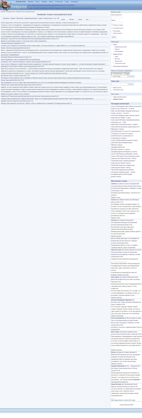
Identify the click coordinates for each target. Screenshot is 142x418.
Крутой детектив (122, 225)
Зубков (118, 238)
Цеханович (4, 62)
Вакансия (11, 57)
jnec (70, 14)
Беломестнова (115, 302)
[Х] (74, 8)
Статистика (59, 1)
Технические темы (120, 63)
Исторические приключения (120, 188)
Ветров (129, 318)
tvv (112, 238)
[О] (61, 8)
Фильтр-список (117, 87)
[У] (70, 8)
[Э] (85, 8)
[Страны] (68, 5)
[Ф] (72, 8)
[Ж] (45, 8)
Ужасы (138, 279)
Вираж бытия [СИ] (135, 250)
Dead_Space (115, 277)
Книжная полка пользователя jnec (25, 11)
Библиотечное (117, 54)
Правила (30, 1)
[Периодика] (51, 5)
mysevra (114, 200)
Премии (117, 49)
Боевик (44, 62)
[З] (47, 8)
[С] (67, 8)
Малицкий (4, 57)
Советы (40, 18)
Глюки (67, 1)
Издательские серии (121, 46)
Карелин (121, 352)
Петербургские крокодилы (119, 222)
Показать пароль (118, 25)
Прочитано (19, 18)
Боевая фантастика (48, 39)
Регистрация (116, 31)
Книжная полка (21, 1)
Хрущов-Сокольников (126, 220)
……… (127, 215)
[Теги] (72, 5)
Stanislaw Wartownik (117, 366)
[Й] (51, 8)
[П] (63, 8)
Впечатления (48, 18)
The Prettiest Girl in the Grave (124, 279)
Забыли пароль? (117, 33)
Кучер (3, 23)
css (55, 18)
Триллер (113, 282)
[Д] (41, 8)
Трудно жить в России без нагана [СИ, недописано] (21, 23)
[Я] (89, 8)
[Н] (59, 8)
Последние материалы (120, 66)
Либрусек (19, 6)
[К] (53, 8)
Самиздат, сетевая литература (65, 23)
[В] (37, 8)
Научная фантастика (47, 96)
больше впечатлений (126, 405)
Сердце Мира (14, 85)
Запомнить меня (118, 28)
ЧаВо (116, 56)
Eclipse (127, 200)
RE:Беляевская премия (124, 140)
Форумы (44, 1)
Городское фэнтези (126, 354)
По (128, 366)
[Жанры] (39, 5)
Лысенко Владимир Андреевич (121, 300)
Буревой (3, 101)
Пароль (113, 20)
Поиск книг (115, 81)
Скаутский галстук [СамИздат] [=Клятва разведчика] (25, 39)
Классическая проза (125, 368)
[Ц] (76, 8)
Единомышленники (31, 18)
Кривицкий (4, 66)
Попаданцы (124, 254)
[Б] (36, 8)
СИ (58, 18)
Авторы (71, 19)
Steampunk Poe (135, 366)
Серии (80, 19)
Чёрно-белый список (119, 97)
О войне (118, 304)
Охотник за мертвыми (13, 48)
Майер (122, 200)
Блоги (37, 1)
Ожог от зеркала (14, 75)
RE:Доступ (128, 151)
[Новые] (34, 5)
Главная (3, 11)
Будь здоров (10, 80)
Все (87, 19)
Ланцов (126, 250)
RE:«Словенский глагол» (124, 124)
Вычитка (117, 58)
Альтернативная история (46, 23)
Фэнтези (23, 48)
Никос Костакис (116, 250)
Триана (124, 277)
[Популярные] (60, 5)
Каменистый (5, 85)
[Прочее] (93, 8)
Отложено (6, 18)
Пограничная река (15, 96)
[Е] (43, 8)
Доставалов (4, 75)
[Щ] (83, 8)
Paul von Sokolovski (117, 318)
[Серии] (45, 5)
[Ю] (87, 8)
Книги (63, 19)
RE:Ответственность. (118, 149)
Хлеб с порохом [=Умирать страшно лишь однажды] (25, 62)
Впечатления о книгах (119, 181)
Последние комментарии (120, 104)
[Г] (39, 8)
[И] (49, 8)
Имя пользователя (116, 14)
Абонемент (74, 1)
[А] (34, 8)
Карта (51, 1)
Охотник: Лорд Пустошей (15, 101)
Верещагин (4, 39)
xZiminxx (114, 184)
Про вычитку (118, 61)
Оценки (13, 18)
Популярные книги (118, 89)
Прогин (3, 48)
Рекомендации (119, 51)
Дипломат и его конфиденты (130, 238)
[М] (57, 8)
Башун (3, 80)
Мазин (122, 184)
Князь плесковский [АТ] (132, 184)
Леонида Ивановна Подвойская (11, 43)
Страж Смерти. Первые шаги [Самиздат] (21, 66)
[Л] (55, 8)
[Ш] (80, 8)
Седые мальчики (126, 302)
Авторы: (30, 8)
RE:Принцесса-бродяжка (125, 154)
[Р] (65, 8)
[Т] (68, 8)
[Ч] (78, 8)
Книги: (30, 5)
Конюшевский (128, 384)
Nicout (113, 352)
